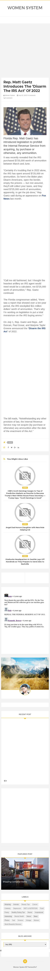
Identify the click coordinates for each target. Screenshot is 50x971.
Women (36, 920)
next (6, 780)
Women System (25, 7)
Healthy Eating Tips (18, 912)
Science (20, 920)
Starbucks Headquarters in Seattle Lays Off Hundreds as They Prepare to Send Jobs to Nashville (25, 561)
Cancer (35, 904)
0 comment (8, 98)
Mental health (19, 916)
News (10, 442)
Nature (29, 916)
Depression (17, 908)
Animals (16, 904)
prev (4, 780)
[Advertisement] (25, 51)
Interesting (8, 916)
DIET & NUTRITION (30, 908)
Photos (7, 920)
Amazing (8, 904)
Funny (7, 912)
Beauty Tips (26, 904)
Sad (13, 920)
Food (41, 908)
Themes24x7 (32, 967)
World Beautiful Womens (13, 924)
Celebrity (8, 908)
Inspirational (39, 912)
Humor (30, 912)
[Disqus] (25, 621)
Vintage (28, 920)
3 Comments (31, 95)
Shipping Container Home (15, 882)
